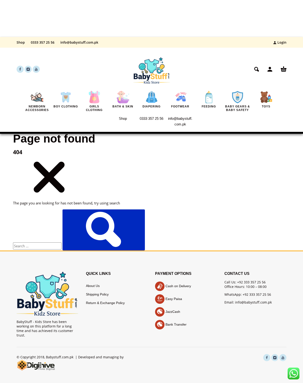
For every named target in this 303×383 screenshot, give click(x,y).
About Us (93, 286)
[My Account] (269, 69)
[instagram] (28, 69)
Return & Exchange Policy (105, 303)
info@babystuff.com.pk (79, 42)
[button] (256, 69)
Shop (21, 42)
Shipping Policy (97, 294)
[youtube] (36, 69)
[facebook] (20, 69)
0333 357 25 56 (42, 42)
